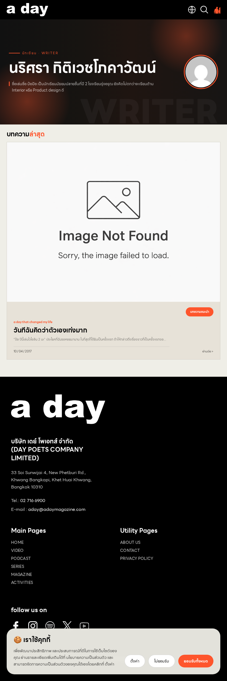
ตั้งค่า (109, 664)
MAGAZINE (21, 574)
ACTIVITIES (22, 582)
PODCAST (21, 558)
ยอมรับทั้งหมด (196, 661)
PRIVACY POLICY (136, 558)
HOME (17, 542)
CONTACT (130, 550)
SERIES (17, 566)
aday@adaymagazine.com (57, 509)
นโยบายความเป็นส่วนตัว (86, 657)
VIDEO (17, 550)
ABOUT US (130, 542)
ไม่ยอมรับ (161, 661)
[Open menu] (216, 10)
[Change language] (192, 10)
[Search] (204, 10)
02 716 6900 (32, 500)
